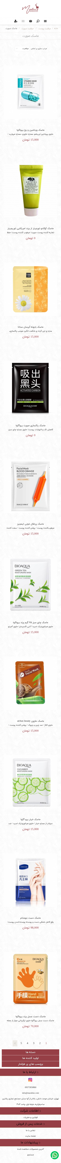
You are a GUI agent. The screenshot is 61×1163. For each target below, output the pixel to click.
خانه (56, 28)
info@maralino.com (30, 1093)
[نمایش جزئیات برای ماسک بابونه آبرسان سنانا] (30, 289)
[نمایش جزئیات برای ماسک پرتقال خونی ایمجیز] (30, 486)
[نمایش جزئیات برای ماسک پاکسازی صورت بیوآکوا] (30, 387)
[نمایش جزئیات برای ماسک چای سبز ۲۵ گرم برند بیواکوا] (30, 584)
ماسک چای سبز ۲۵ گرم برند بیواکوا (30, 622)
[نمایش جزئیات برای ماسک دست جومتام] (30, 880)
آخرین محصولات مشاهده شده (30, 1149)
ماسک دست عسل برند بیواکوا (31, 1016)
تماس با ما (30, 1130)
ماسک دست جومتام (30, 918)
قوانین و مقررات (30, 1117)
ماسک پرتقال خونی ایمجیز (30, 524)
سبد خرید (30, 21)
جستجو (30, 1154)
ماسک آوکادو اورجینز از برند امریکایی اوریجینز (31, 228)
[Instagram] (30, 1080)
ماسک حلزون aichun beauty (30, 721)
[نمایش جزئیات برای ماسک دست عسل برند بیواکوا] (30, 978)
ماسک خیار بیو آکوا (30, 819)
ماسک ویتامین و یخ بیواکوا (30, 130)
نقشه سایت (30, 1136)
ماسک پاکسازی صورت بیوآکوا (30, 425)
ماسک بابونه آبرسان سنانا (30, 327)
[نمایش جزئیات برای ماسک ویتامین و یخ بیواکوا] (30, 92)
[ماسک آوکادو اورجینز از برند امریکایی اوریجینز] (30, 190)
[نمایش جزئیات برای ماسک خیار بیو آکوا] (30, 781)
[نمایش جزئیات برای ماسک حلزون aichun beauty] (30, 683)
